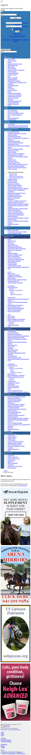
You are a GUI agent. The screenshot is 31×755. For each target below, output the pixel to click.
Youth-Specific (12, 159)
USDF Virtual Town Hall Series (16, 177)
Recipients (11, 323)
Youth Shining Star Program (15, 305)
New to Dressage (12, 110)
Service (10, 272)
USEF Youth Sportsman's (14, 310)
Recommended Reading (14, 136)
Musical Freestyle (12, 345)
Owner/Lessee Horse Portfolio (16, 259)
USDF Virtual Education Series (16, 176)
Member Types (12, 241)
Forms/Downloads (6, 740)
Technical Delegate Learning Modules (18, 188)
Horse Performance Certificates (16, 375)
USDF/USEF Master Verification (17, 248)
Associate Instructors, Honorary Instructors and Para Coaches (16, 405)
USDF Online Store (13, 230)
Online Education (12, 180)
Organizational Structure (14, 96)
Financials (10, 99)
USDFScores (11, 384)
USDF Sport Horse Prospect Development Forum (15, 143)
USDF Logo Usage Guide (15, 466)
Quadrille (10, 348)
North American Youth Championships (18, 336)
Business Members (13, 78)
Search (11, 291)
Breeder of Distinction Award (16, 320)
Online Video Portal (13, 150)
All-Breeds (11, 289)
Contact (3, 747)
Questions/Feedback (6, 741)
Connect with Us (6, 39)
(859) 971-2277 (7, 725)
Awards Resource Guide (14, 265)
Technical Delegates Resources (16, 415)
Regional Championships (14, 334)
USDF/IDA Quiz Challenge (15, 155)
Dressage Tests (12, 381)
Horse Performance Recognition (16, 319)
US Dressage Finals (13, 333)
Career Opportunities (13, 102)
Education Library (12, 179)
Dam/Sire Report (12, 262)
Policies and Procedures (14, 93)
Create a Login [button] (17, 34)
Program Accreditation (14, 184)
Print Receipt (11, 244)
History (10, 62)
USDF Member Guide (14, 458)
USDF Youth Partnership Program (17, 167)
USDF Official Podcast (14, 210)
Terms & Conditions (16, 729)
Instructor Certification (14, 197)
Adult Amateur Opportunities (15, 213)
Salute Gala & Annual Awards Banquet (18, 267)
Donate (3, 746)
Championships (12, 331)
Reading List (11, 199)
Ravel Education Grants (14, 306)
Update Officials (12, 437)
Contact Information (13, 73)
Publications (11, 455)
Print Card (10, 242)
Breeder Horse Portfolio (14, 261)
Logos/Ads (11, 464)
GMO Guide (11, 435)
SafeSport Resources (13, 104)
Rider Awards (11, 317)
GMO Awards (11, 278)
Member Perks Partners (14, 81)
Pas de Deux (11, 346)
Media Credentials (12, 463)
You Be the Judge (13, 173)
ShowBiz (10, 354)
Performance (11, 286)
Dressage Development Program (16, 193)
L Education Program (13, 132)
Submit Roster (11, 438)
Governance (11, 88)
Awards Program (12, 264)
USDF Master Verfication (15, 247)
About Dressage (12, 60)
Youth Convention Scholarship (16, 308)
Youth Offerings (12, 71)
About (2, 734)
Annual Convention (13, 98)
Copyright (9, 729)
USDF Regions (12, 68)
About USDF (11, 59)
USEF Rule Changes (13, 386)
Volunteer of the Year (13, 281)
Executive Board (12, 74)
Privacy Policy (4, 729)
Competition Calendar (14, 383)
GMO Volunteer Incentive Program (17, 279)
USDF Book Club (13, 175)
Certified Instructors (13, 85)
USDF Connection (13, 457)
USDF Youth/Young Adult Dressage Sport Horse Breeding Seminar (17, 165)
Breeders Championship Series (16, 337)
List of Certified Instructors (15, 423)
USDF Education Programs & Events (18, 127)
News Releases (12, 468)
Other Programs (12, 152)
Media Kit (10, 461)
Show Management (13, 350)
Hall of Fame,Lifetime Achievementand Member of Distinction (15, 275)
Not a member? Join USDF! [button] (17, 36)
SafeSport (3, 738)
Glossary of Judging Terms (15, 211)
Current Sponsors (12, 79)
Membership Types (13, 65)
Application (11, 322)
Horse (9, 251)
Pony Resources (12, 219)
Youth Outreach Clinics (14, 163)
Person (9, 239)
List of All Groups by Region (16, 441)
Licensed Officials (12, 413)
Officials (10, 87)
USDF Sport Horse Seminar (15, 149)
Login (15, 18)
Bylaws (10, 91)
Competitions (11, 124)
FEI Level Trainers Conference (16, 153)
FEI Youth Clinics (12, 161)
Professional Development (15, 196)
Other (9, 314)
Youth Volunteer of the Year (15, 282)
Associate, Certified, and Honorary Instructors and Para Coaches (17, 201)
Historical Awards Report (16, 294)
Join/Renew (4, 744)
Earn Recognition (12, 182)
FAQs (9, 105)
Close (2, 10)
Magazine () (16, 70)
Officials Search (12, 351)
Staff (9, 76)
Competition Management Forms (16, 353)
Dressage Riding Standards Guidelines (18, 204)
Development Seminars (14, 194)
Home (5, 470)
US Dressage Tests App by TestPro (17, 232)
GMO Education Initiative (15, 185)
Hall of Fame (11, 67)
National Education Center (15, 64)
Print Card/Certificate (13, 256)
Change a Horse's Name (14, 258)
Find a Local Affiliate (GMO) (16, 113)
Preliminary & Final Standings (16, 290)
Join (9, 116)
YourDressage (11, 460)
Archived (12, 293)
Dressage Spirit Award (14, 311)
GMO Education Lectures (15, 187)
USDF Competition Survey (15, 390)
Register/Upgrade (12, 253)
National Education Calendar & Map (18, 125)
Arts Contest (11, 316)
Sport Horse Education (14, 141)
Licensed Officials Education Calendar (18, 218)
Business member (18, 29)
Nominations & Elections (14, 101)
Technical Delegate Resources (16, 215)
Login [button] (17, 31)
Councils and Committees (15, 95)
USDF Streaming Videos (14, 233)
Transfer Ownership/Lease (15, 255)
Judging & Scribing (13, 112)
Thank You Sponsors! (17, 39)
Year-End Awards (12, 287)
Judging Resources (13, 216)
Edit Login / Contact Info (14, 250)
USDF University (12, 169)
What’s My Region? (13, 245)
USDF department (22, 485)
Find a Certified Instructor (15, 115)
